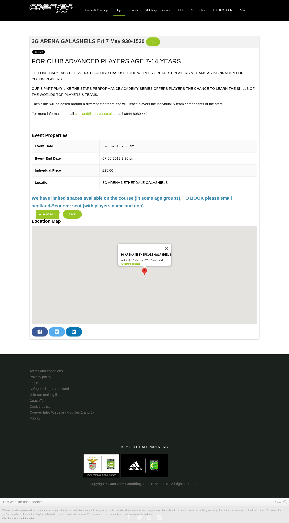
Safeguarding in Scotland (49, 389)
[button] (144, 271)
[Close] (166, 248)
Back (72, 214)
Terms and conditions (46, 371)
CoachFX (36, 401)
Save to (48, 214)
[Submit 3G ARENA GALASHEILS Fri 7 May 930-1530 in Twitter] (57, 331)
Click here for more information (18, 518)
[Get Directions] (130, 263)
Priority (34, 418)
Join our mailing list (44, 395)
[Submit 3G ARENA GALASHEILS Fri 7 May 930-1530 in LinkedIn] (74, 331)
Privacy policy (40, 377)
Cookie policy (40, 406)
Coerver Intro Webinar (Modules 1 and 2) (61, 412)
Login (33, 383)
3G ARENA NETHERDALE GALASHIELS (135, 183)
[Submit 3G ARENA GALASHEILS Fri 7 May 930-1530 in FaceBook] (40, 331)
